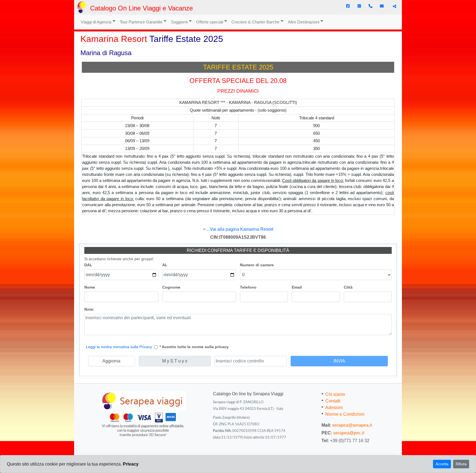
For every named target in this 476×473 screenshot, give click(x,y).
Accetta (442, 464)
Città (348, 287)
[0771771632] (370, 6)
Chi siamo (335, 394)
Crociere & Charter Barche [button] (255, 22)
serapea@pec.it (348, 433)
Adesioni (334, 407)
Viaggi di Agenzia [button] (96, 22)
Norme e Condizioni (344, 414)
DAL (88, 265)
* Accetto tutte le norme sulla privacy (194, 347)
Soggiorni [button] (179, 22)
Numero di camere (257, 265)
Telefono (248, 287)
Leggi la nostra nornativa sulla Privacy (119, 347)
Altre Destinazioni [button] (303, 22)
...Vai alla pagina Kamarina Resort (240, 229)
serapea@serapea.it (352, 425)
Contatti (332, 401)
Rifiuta (461, 464)
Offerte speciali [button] (209, 22)
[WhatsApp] (359, 6)
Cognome (171, 287)
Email (297, 287)
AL (164, 265)
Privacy (131, 464)
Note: (89, 309)
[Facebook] (347, 6)
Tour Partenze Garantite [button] (141, 22)
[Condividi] (394, 6)
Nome (89, 287)
